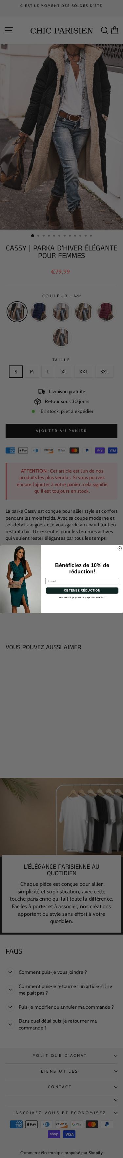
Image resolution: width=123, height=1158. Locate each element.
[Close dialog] (120, 548)
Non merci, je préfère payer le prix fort (82, 597)
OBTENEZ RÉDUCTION (82, 590)
